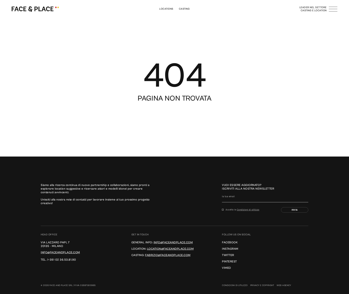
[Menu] (333, 9)
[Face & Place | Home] (35, 8)
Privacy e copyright (262, 285)
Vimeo (226, 267)
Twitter (228, 255)
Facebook (230, 242)
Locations (166, 8)
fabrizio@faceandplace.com (167, 255)
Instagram (230, 248)
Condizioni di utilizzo (248, 209)
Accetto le (242, 209)
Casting (184, 8)
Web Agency (284, 285)
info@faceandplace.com (60, 252)
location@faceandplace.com (170, 248)
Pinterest (229, 261)
